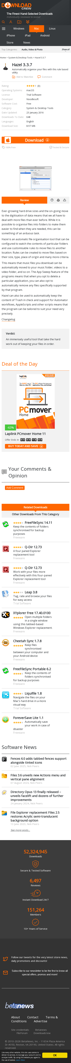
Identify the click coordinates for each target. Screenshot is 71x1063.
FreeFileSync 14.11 (38, 522)
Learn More (20, 1060)
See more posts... (20, 830)
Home (3, 57)
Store (10, 42)
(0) (38, 85)
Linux (52, 28)
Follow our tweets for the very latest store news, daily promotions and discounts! (39, 959)
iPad (27, 35)
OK (54, 1055)
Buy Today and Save (23, 446)
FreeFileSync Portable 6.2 (32, 669)
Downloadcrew (42, 1033)
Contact (32, 1017)
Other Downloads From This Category (35, 514)
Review (24, 200)
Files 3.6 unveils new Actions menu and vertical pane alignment (38, 777)
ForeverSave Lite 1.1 (28, 717)
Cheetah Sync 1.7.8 (27, 641)
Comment (47, 77)
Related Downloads (35, 507)
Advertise (40, 1021)
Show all (65, 49)
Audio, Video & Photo (32, 49)
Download (34, 140)
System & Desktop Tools (20, 57)
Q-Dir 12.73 (33, 547)
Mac (36, 28)
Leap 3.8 (31, 592)
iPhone (11, 35)
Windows (18, 28)
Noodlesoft (32, 99)
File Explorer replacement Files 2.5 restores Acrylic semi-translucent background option (35, 816)
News (26, 42)
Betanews (41, 1029)
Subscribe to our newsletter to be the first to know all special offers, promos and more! (40, 972)
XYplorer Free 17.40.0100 (32, 613)
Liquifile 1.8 (33, 693)
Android (45, 35)
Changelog (8, 319)
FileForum (22, 1033)
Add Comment (14, 487)
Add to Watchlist (24, 77)
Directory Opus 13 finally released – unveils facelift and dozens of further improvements (37, 796)
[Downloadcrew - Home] (16, 6)
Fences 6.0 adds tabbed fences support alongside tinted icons (39, 760)
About (15, 1017)
